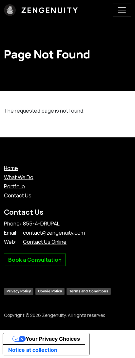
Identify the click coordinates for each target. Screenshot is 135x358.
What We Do (18, 177)
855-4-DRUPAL (41, 223)
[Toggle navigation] (122, 10)
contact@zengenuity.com (54, 232)
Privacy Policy (19, 291)
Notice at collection (32, 350)
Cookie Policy (50, 291)
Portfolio (14, 186)
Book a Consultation (35, 259)
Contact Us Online (45, 241)
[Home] (12, 10)
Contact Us (17, 195)
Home (11, 168)
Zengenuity (49, 10)
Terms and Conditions (88, 291)
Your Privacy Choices (53, 338)
